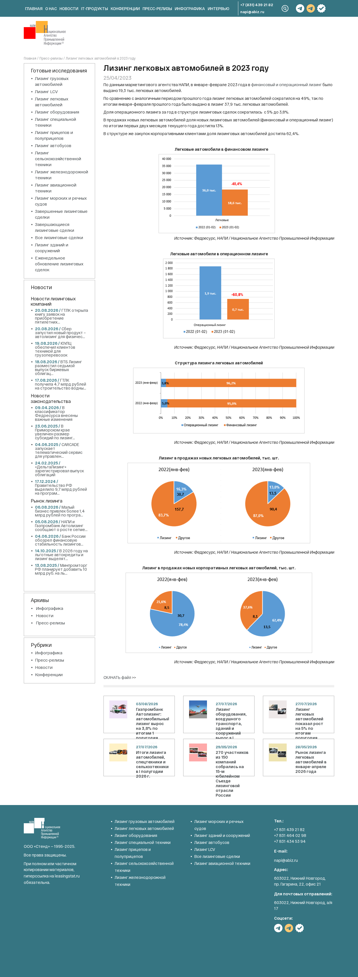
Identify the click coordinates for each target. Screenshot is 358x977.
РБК (321, 8)
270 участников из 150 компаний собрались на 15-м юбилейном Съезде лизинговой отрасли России (232, 773)
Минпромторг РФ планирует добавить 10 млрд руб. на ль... (61, 569)
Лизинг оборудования (57, 111)
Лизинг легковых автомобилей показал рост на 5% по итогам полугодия (309, 723)
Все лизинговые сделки (59, 237)
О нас (51, 8)
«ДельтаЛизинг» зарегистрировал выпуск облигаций (59, 470)
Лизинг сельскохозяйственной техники (58, 158)
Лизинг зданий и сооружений (222, 835)
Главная (34, 8)
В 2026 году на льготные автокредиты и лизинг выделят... (61, 554)
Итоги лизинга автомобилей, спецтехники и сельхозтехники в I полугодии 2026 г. (152, 764)
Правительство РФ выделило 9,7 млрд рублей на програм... (61, 489)
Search (285, 8)
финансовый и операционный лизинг (286, 84)
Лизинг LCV (46, 91)
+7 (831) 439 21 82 (256, 5)
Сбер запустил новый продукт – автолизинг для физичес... (60, 332)
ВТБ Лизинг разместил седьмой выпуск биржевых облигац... (58, 367)
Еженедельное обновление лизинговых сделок (59, 263)
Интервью (218, 8)
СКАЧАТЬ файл (117, 677)
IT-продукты (94, 8)
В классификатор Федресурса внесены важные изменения (56, 413)
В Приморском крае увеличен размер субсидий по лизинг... (55, 432)
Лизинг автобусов (53, 145)
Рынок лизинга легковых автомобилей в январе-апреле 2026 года (310, 762)
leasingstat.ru (67, 876)
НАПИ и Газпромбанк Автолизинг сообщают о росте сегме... (61, 525)
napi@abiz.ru (252, 12)
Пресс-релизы (157, 8)
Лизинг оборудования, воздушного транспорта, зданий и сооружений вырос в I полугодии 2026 (231, 728)
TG (300, 8)
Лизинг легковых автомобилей (144, 828)
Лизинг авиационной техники (222, 863)
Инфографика (190, 8)
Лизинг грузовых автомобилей (145, 821)
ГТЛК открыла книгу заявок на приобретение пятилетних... (61, 316)
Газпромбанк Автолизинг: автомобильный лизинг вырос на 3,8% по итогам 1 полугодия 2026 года (152, 726)
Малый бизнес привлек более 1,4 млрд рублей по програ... (60, 511)
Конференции (125, 8)
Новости (69, 8)
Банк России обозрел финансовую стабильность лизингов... (60, 540)
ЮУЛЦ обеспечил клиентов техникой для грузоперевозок (55, 349)
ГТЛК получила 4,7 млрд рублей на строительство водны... (60, 384)
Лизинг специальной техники (143, 842)
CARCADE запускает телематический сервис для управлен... (59, 450)
